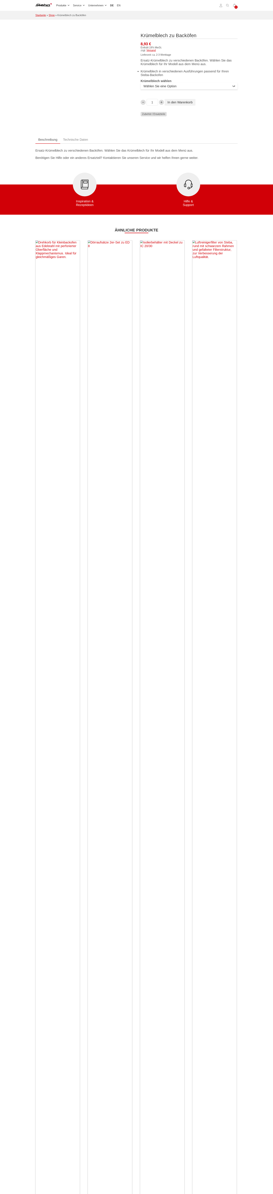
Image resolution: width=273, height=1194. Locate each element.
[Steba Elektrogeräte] (43, 5)
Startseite (40, 15)
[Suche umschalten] (227, 5)
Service (77, 5)
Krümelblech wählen (156, 81)
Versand (151, 50)
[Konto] (221, 5)
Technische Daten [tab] (75, 139)
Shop (52, 15)
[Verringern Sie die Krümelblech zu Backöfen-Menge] (143, 102)
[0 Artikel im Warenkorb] (234, 5)
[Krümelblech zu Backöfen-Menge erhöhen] (161, 102)
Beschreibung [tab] (47, 139)
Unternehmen (95, 5)
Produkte (61, 5)
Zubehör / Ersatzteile (153, 114)
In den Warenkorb (180, 102)
